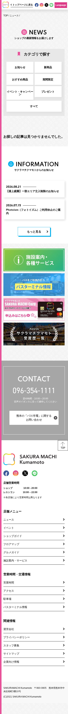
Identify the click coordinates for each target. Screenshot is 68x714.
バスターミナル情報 (15, 607)
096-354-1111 (34, 390)
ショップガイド (12, 535)
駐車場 (7, 598)
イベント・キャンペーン (20, 93)
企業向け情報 (11, 661)
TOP (5, 15)
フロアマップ (11, 544)
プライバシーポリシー (16, 637)
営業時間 (8, 582)
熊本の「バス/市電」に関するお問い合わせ (34, 417)
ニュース (14, 15)
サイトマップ (11, 653)
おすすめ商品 (20, 79)
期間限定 (48, 79)
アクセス (8, 590)
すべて (34, 106)
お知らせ (20, 67)
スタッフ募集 (11, 645)
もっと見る (34, 231)
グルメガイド (11, 552)
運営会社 (8, 629)
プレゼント (48, 91)
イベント (8, 527)
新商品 (48, 67)
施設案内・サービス (15, 560)
